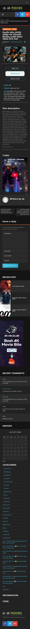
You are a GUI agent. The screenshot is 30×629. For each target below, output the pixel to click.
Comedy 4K (6, 478)
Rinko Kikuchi (11, 98)
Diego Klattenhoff (8, 94)
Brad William (10, 91)
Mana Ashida (18, 96)
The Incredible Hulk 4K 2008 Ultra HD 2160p (14, 382)
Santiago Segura (15, 100)
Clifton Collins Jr (20, 93)
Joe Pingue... (22, 94)
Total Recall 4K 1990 (18, 286)
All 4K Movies (7, 472)
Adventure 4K (6, 29)
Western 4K (6, 501)
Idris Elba (16, 94)
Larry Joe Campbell (9, 96)
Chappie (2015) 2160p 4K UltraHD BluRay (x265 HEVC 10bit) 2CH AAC (23, 212)
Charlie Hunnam (10, 93)
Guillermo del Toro (14, 88)
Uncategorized (6, 538)
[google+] (27, 14)
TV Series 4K (6, 534)
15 (22, 447)
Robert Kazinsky (20, 98)
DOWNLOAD (15, 74)
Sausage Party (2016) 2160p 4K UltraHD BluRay (6, 211)
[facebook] (17, 14)
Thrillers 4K (6, 498)
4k (8, 42)
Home (2, 19)
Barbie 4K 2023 (7, 419)
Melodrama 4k (7, 491)
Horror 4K (6, 488)
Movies (7, 19)
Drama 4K (6, 485)
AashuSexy (5, 389)
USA (10, 85)
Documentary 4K (7, 481)
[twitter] (22, 14)
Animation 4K (7, 475)
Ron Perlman (7, 100)
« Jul (3, 461)
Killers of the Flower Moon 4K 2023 (13, 410)
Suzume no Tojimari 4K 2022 (12, 391)
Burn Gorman (17, 91)
